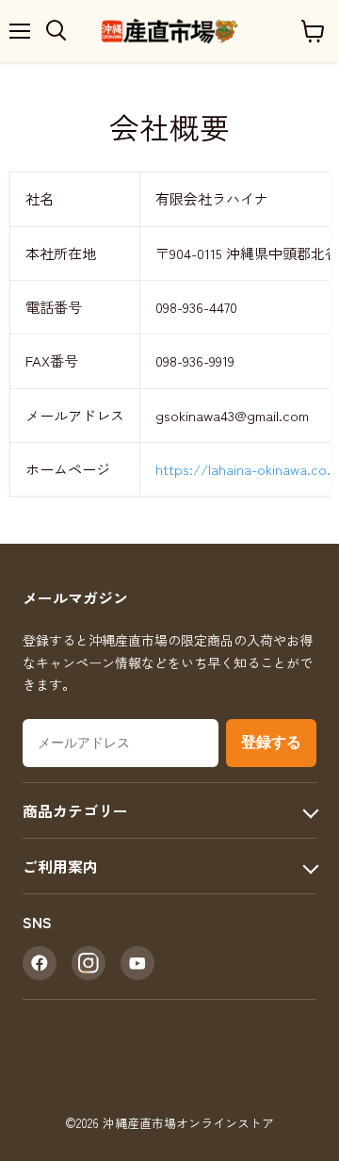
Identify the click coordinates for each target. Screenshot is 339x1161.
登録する (271, 742)
